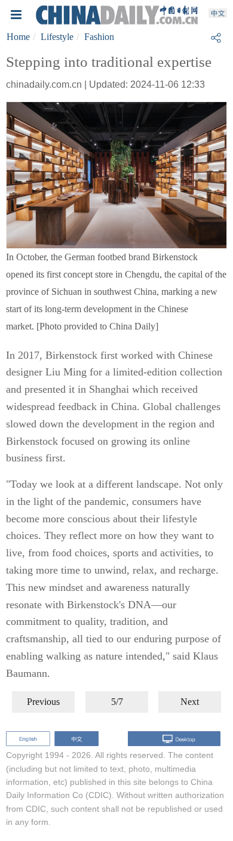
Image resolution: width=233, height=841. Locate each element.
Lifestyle (57, 37)
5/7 (117, 702)
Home (18, 37)
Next (189, 702)
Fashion (99, 37)
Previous (43, 702)
